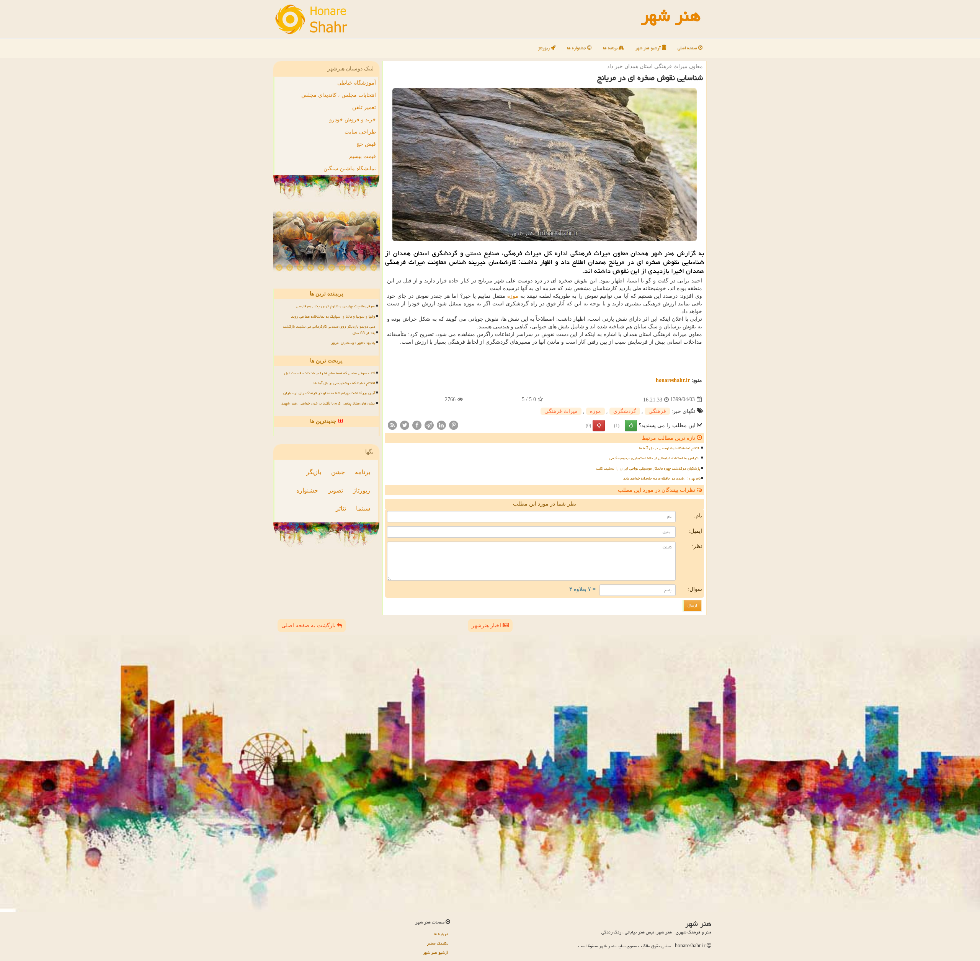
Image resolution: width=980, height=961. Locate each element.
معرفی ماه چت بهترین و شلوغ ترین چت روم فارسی (335, 306)
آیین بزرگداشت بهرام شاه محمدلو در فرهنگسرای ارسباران (329, 393)
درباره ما (441, 934)
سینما (363, 508)
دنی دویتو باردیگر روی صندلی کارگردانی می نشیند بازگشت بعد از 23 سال (329, 330)
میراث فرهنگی (561, 411)
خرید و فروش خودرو (352, 119)
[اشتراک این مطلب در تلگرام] (429, 424)
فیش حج (366, 144)
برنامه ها (611, 48)
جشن (338, 472)
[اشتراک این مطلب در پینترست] (453, 424)
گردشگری (624, 411)
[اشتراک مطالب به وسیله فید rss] (392, 424)
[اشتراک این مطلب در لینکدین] (441, 424)
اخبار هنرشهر (487, 625)
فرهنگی (657, 411)
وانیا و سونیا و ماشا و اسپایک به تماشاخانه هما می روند (333, 316)
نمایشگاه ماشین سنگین (349, 168)
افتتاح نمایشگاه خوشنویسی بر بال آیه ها (670, 448)
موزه (512, 296)
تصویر (335, 490)
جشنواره (307, 490)
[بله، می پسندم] (631, 425)
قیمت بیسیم (362, 156)
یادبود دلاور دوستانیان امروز (353, 343)
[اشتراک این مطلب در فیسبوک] (417, 424)
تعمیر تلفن (364, 107)
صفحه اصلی (688, 48)
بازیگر (313, 472)
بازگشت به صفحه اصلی (309, 625)
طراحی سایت (360, 132)
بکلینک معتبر (437, 943)
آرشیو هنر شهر (648, 48)
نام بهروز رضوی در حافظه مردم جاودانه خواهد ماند (662, 478)
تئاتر (341, 508)
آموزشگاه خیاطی (356, 83)
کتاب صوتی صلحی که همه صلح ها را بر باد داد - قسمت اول (329, 373)
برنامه (362, 472)
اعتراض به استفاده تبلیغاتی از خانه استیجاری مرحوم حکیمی (655, 458)
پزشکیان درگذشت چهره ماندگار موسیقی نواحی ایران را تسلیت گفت (648, 468)
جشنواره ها (577, 48)
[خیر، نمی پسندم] (599, 425)
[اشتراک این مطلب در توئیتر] (404, 424)
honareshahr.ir (673, 380)
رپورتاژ (544, 48)
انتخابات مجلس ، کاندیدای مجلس (338, 95)
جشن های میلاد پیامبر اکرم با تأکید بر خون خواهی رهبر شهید (328, 403)
